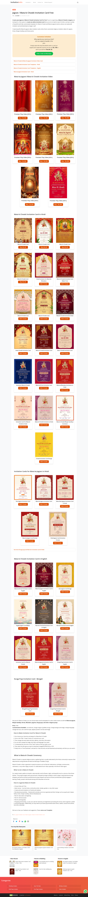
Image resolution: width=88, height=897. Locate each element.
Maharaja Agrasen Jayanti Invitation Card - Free (68, 869)
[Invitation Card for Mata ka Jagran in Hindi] (44, 139)
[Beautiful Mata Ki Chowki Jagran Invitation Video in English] (65, 139)
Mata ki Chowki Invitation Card (38, 814)
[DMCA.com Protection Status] (14, 895)
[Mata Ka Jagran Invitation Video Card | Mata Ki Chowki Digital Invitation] (30, 182)
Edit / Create (43, 284)
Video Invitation (62, 889)
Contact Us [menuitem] (40, 2)
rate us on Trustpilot (46, 810)
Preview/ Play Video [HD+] (22, 114)
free (14, 814)
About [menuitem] (34, 2)
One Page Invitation (38, 889)
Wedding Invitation (13, 886)
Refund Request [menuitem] (48, 2)
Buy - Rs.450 (58, 204)
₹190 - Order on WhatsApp (44, 53)
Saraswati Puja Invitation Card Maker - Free (22, 869)
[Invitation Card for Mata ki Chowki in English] (22, 96)
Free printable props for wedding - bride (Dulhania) (46, 862)
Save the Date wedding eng (45, 869)
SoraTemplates (27, 895)
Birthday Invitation (63, 886)
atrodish (17, 15)
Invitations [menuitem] (28, 2)
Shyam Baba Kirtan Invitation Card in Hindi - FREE (23, 862)
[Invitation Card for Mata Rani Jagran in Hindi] (22, 139)
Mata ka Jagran (28, 814)
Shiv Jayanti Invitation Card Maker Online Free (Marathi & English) (70, 862)
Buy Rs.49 (23, 247)
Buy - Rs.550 (22, 118)
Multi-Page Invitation (13, 889)
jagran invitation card (20, 814)
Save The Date (37, 886)
